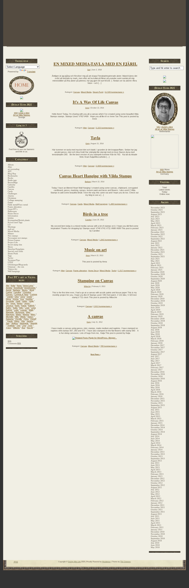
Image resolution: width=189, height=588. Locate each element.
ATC (10, 171)
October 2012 (157, 483)
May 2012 (155, 494)
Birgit (32, 290)
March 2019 (156, 312)
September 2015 (158, 405)
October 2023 (157, 210)
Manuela (9, 312)
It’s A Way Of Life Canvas (95, 102)
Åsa (23, 328)
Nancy (30, 316)
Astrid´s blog (167, 127)
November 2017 (158, 347)
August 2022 (156, 241)
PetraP (33, 319)
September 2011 (158, 512)
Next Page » (95, 354)
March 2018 (156, 338)
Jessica (9, 305)
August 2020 (156, 281)
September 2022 (158, 239)
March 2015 (156, 418)
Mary (33, 314)
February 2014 (157, 447)
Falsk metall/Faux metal (18, 205)
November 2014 (158, 427)
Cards (10, 191)
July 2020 (155, 283)
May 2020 (155, 287)
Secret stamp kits (15, 244)
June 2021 (155, 259)
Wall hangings (14, 271)
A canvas (95, 316)
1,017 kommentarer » (127, 271)
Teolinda (11, 325)
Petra (26, 319)
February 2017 (157, 367)
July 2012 (155, 489)
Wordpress (106, 562)
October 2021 (157, 254)
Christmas (12, 198)
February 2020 (157, 294)
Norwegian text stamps (17, 238)
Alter (10, 167)
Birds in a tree (95, 214)
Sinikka (14, 323)
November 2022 (158, 234)
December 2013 (157, 452)
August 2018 (156, 327)
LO (9, 225)
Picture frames (14, 240)
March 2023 (156, 225)
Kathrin (31, 305)
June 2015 (155, 412)
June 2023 (155, 219)
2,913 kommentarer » (103, 306)
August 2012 (156, 487)
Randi (10, 321)
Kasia (24, 305)
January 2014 (156, 449)
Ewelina (29, 299)
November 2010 (158, 534)
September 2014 (158, 432)
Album (11, 165)
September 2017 (158, 352)
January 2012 (156, 503)
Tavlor (10, 258)
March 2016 (156, 392)
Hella (31, 301)
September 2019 (158, 305)
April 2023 (155, 223)
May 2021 (155, 261)
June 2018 (155, 332)
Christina (27, 292)
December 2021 (157, 250)
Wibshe (16, 328)
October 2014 (157, 430)
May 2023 (155, 221)
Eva (22, 299)
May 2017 (155, 361)
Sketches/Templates (16, 249)
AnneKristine (30, 288)
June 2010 (155, 545)
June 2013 (155, 465)
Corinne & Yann (21, 294)
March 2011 (156, 525)
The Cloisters (125, 562)
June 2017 (155, 358)
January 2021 (156, 270)
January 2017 (156, 370)
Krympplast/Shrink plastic (19, 220)
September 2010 (158, 538)
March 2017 (156, 365)
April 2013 (155, 469)
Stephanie (24, 323)
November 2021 (158, 252)
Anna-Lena (28, 285)
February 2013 (157, 474)
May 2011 (155, 521)
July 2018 (155, 330)
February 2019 (157, 314)
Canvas (11, 189)
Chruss (9, 294)
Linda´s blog (23, 113)
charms (11, 196)
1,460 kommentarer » (118, 204)
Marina (26, 314)
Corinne (33, 294)
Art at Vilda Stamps (21, 115)
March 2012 (156, 498)
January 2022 (156, 247)
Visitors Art (12, 269)
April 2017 (155, 363)
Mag (28, 312)
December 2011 (157, 505)
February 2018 (157, 341)
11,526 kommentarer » (114, 92)
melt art (11, 229)
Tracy (8, 328)
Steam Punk (13, 253)
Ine (7, 303)
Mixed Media (13, 231)
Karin (17, 305)
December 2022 (157, 232)
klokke (11, 218)
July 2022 (155, 243)
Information (13, 216)
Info (15, 113)
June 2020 (155, 285)
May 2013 (155, 467)
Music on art (95, 249)
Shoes (10, 247)
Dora (22, 296)
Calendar (11, 185)
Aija (8, 285)
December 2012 (157, 478)
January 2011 (156, 529)
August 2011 (156, 514)
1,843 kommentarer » (108, 240)
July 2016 (155, 383)
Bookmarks (13, 176)
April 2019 (155, 310)
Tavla (95, 138)
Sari (7, 323)
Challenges (12, 193)
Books (10, 178)
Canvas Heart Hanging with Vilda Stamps (95, 176)
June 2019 (155, 307)
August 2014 (156, 434)
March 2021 (156, 265)
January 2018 (156, 343)
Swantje (33, 323)
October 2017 (157, 350)
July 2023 (155, 216)
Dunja (29, 296)
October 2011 (157, 509)
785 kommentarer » (108, 346)
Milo (17, 316)
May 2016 (155, 387)
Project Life (13, 242)
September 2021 (158, 256)
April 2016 (155, 390)
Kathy (9, 308)
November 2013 (158, 454)
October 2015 (157, 403)
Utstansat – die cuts (16, 267)
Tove (30, 325)
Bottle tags (12, 180)
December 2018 (157, 318)
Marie (18, 314)
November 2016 (158, 374)
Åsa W (30, 328)
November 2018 (158, 321)
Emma (15, 299)
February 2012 (157, 501)
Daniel (10, 296)
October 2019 (157, 303)
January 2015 (156, 423)
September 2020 (158, 279)
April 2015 (155, 416)
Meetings (12, 227)
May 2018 (155, 334)
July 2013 (155, 463)
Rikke (16, 321)
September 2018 (158, 325)
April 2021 (155, 263)
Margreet (10, 314)
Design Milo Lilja (74, 562)
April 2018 (155, 336)
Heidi (18, 301)
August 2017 (156, 354)
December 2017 (157, 345)
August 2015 (156, 407)
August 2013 (156, 461)
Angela (9, 288)
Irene (13, 303)
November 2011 (158, 507)
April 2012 (155, 496)
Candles (11, 187)
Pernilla (18, 319)
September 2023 (158, 212)
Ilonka (19, 303)
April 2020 (155, 290)
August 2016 (156, 381)
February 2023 (157, 227)
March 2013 (156, 472)
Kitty (21, 308)
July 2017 (155, 356)
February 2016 (157, 394)
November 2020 (158, 274)
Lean (27, 308)
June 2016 (155, 385)
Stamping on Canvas (95, 280)
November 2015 (158, 401)
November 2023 (158, 207)
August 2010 (156, 541)
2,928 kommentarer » (105, 166)
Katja (15, 308)
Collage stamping (15, 200)
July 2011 (155, 516)
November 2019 (158, 301)
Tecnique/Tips (14, 260)
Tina (18, 325)
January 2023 (156, 230)
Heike (24, 301)
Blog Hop (12, 173)
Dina (17, 296)
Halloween (12, 211)
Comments (14, 343)
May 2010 (155, 547)
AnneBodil (18, 288)
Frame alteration (15, 207)
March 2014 (156, 445)
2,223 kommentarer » (105, 128)
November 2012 (158, 481)
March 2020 (156, 292)
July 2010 (155, 543)
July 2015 (155, 410)
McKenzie (20, 312)
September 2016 (158, 378)
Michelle (10, 316)
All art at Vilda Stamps (164, 129)
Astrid (9, 290)
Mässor (11, 233)
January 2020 (156, 296)
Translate (31, 71)
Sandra (30, 321)
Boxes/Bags (13, 182)
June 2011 (155, 518)
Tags (10, 256)
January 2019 (156, 316)
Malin (31, 310)
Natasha (9, 319)
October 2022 (157, 236)
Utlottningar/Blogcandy (18, 264)
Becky (25, 290)
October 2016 (157, 376)
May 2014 (155, 441)
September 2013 (158, 458)
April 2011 (155, 523)
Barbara (16, 290)
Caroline (17, 292)
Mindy (23, 316)
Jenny (27, 303)
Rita (23, 321)
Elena (8, 299)
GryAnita (10, 301)
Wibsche (87, 286)
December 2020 (157, 272)
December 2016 (157, 372)
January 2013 (156, 476)
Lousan (23, 310)
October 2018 (157, 323)
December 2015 (157, 398)
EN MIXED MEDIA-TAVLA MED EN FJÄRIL (95, 64)
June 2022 (155, 245)
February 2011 (157, 527)
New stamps (13, 236)
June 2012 (155, 492)
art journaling (13, 169)
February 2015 (157, 421)
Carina (9, 292)
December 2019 (157, 299)
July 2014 (155, 436)
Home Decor (13, 213)
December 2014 (157, 425)
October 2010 (157, 536)
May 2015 (155, 414)
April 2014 (155, 443)
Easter (10, 202)
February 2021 (157, 267)
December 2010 (157, 532)
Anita (13, 285)
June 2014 (155, 438)
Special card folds (15, 251)
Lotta (16, 310)
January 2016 (156, 396)
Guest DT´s (12, 209)
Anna (19, 285)
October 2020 (157, 276)
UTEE (10, 262)
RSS (15, 562)
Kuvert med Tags (15, 222)
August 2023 (156, 214)
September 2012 (158, 485)
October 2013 (157, 456)
